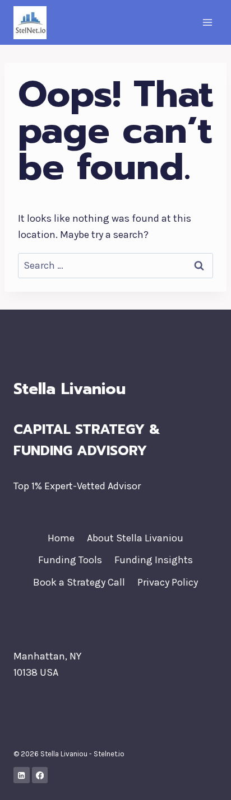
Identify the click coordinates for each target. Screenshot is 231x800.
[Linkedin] (21, 775)
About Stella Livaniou (135, 538)
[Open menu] (207, 22)
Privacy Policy (167, 582)
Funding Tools (70, 560)
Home (61, 538)
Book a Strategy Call (79, 582)
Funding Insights (153, 560)
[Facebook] (40, 775)
